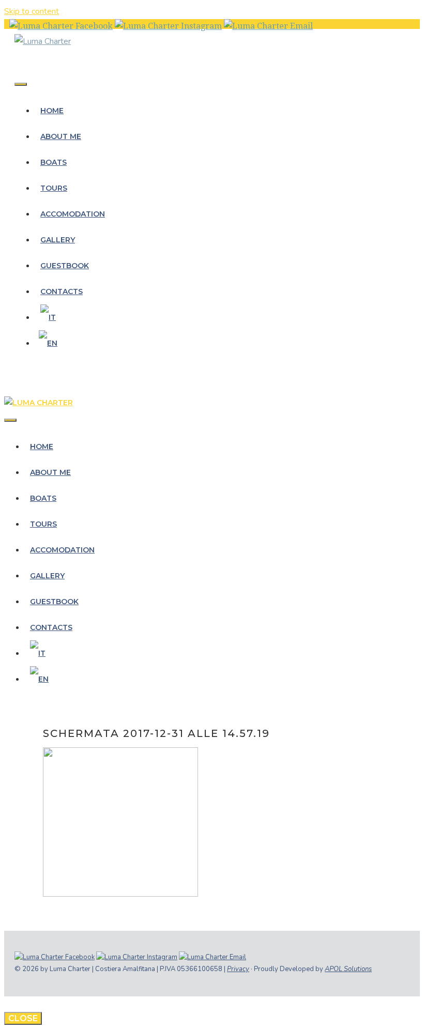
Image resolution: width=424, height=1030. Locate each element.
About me (60, 136)
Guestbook (64, 265)
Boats (53, 162)
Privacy (238, 969)
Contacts (61, 291)
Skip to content (31, 11)
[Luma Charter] (42, 41)
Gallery (57, 239)
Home (52, 110)
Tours (53, 188)
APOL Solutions (348, 969)
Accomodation (72, 214)
